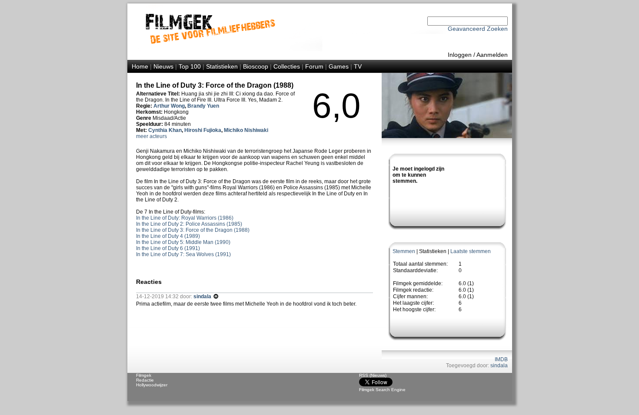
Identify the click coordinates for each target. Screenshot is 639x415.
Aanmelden (492, 54)
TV (358, 66)
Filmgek (143, 375)
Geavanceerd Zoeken (478, 28)
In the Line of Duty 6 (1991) (168, 248)
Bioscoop (255, 66)
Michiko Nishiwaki (246, 130)
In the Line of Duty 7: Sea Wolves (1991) (183, 254)
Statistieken (222, 66)
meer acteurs (151, 136)
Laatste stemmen (470, 251)
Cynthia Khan (165, 130)
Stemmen (404, 251)
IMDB (501, 359)
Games (339, 66)
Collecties (286, 66)
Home (140, 66)
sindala (499, 365)
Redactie (145, 380)
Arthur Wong (169, 106)
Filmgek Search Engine (382, 389)
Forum (314, 66)
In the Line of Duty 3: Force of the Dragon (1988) (193, 230)
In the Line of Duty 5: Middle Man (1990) (183, 242)
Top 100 (190, 66)
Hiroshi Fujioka (202, 130)
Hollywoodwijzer (151, 384)
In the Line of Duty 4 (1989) (168, 236)
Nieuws (163, 66)
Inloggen (460, 54)
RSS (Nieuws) (372, 375)
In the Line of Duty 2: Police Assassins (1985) (189, 224)
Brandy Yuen (203, 106)
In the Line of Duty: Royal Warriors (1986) (184, 218)
